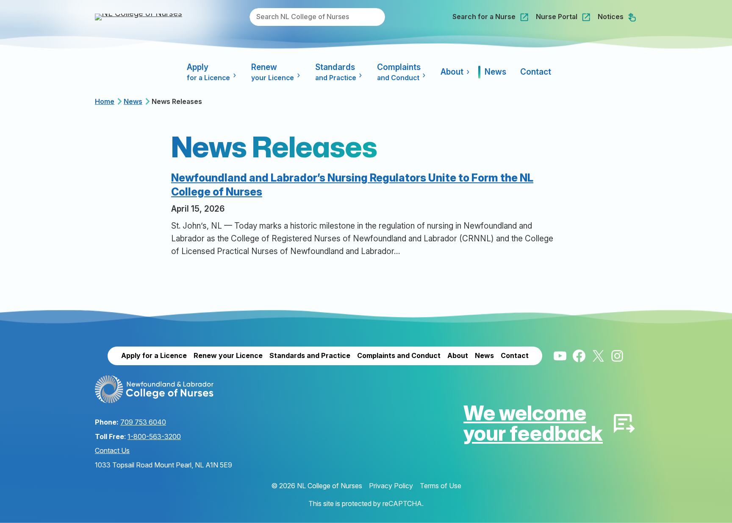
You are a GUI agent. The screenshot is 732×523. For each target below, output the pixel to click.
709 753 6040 (143, 422)
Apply (208, 72)
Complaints (399, 72)
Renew (272, 72)
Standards (335, 72)
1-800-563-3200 (154, 436)
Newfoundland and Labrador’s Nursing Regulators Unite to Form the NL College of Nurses (352, 184)
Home (104, 101)
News (133, 101)
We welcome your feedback (533, 422)
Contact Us (112, 450)
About (452, 72)
